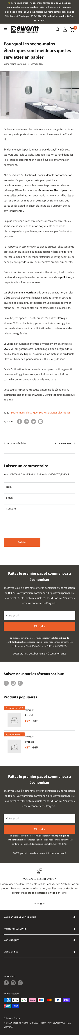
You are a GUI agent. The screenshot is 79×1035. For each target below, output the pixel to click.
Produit (29, 715)
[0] (72, 29)
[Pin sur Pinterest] (26, 421)
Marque (29, 710)
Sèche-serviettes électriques (54, 412)
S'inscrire (39, 626)
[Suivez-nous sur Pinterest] (20, 683)
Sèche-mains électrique (24, 412)
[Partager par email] (40, 421)
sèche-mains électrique (15, 63)
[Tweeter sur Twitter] (33, 421)
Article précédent (17, 443)
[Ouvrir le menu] (5, 29)
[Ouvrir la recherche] (58, 30)
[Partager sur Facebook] (19, 421)
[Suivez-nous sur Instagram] (13, 683)
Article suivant (63, 443)
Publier (22, 542)
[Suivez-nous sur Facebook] (6, 683)
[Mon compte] (65, 30)
